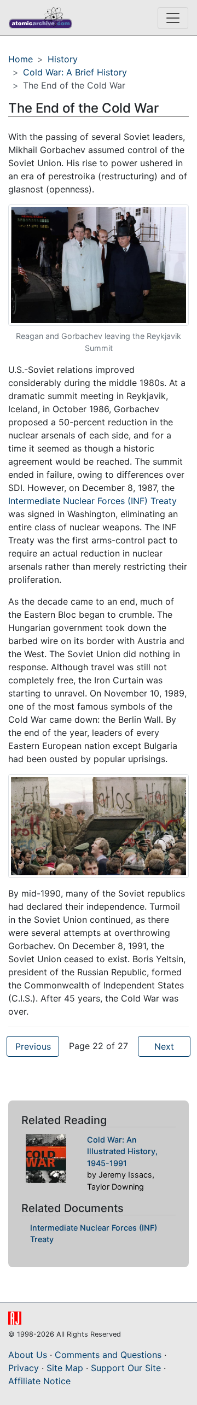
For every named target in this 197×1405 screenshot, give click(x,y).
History (63, 59)
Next (164, 1046)
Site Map (65, 1367)
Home (20, 59)
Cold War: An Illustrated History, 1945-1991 (122, 1151)
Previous (33, 1046)
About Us (27, 1354)
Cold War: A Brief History (75, 72)
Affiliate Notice (39, 1380)
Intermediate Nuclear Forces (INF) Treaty (92, 500)
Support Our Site (126, 1367)
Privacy (23, 1367)
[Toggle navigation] (173, 18)
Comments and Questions (108, 1354)
